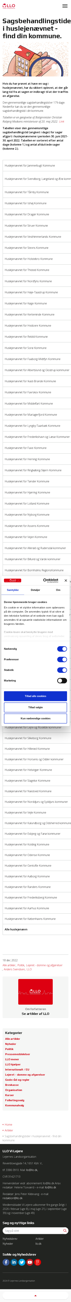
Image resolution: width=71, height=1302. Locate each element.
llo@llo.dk (50, 1187)
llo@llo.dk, (32, 1170)
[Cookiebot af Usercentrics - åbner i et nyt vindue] (44, 580)
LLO (29, 969)
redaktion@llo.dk (12, 1198)
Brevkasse (12, 1085)
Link (62, 121)
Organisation (13, 1090)
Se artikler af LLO (35, 1014)
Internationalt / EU (17, 1069)
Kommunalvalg (14, 1105)
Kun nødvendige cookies (35, 718)
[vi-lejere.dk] (35, 6)
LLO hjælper (13, 1064)
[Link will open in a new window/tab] (6, 1262)
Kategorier (13, 1033)
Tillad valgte (35, 707)
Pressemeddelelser (17, 1054)
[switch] (62, 659)
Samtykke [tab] (13, 589)
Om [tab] (58, 589)
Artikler (40, 1239)
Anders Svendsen (14, 969)
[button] (65, 1230)
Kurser (9, 1095)
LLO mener (12, 1059)
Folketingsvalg (14, 1100)
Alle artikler (9, 965)
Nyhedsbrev (10, 1239)
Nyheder (10, 1044)
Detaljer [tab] (35, 589)
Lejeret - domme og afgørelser (44, 965)
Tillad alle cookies (35, 696)
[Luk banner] (66, 580)
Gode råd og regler (17, 1079)
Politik (20, 965)
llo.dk (38, 1244)
